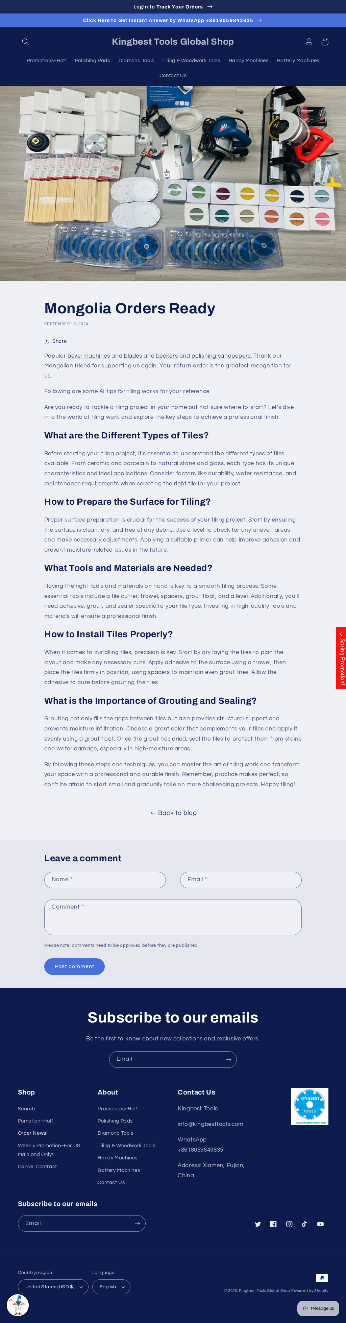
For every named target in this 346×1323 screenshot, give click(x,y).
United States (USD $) (50, 1286)
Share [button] (59, 341)
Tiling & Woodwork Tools (126, 1145)
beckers (167, 356)
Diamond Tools (115, 1133)
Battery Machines (119, 1170)
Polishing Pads (115, 1121)
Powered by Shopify (309, 1291)
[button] (25, 42)
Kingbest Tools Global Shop (264, 1291)
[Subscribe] (229, 1059)
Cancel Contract (37, 1166)
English (108, 1286)
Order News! (33, 1133)
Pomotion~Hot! (35, 1121)
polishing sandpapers (221, 356)
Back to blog (177, 813)
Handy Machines (118, 1157)
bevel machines (89, 356)
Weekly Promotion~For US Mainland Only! (49, 1150)
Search (26, 1108)
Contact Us (111, 1182)
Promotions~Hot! (117, 1108)
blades (133, 356)
